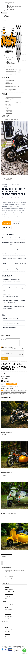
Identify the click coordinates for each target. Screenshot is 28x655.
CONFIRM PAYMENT (11, 65)
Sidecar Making (9, 83)
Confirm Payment (8, 629)
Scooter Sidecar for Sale (11, 87)
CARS (8, 52)
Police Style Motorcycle (16, 392)
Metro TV (8, 108)
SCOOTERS (9, 50)
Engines (7, 82)
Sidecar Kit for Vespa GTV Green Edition (8, 513)
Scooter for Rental (10, 80)
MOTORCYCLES (10, 51)
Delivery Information (9, 589)
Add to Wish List (4, 386)
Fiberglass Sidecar (4, 393)
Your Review (3, 346)
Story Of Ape (9, 111)
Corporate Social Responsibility (13, 119)
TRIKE (8, 48)
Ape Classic (8, 104)
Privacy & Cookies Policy (10, 591)
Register (6, 627)
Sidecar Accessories (9, 611)
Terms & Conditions (9, 594)
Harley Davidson (6, 390)
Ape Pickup (8, 105)
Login (6, 624)
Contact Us (7, 596)
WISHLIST (9, 66)
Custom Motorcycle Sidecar (15, 393)
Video (6, 638)
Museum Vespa (9, 99)
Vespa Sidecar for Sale (11, 89)
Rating (2, 348)
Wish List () (7, 634)
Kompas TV (8, 107)
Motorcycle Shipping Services (11, 598)
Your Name (3, 339)
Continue (4, 358)
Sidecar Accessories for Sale (12, 86)
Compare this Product (13, 386)
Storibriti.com (9, 110)
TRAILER (9, 47)
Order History (8, 631)
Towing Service (8, 618)
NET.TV (7, 101)
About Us (7, 587)
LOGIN (8, 61)
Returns (6, 636)
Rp (6, 15)
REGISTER (9, 62)
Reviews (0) (7, 180)
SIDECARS (9, 46)
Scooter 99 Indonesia (17, 646)
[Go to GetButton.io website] (24, 653)
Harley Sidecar (21, 390)
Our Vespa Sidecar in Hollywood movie (15, 102)
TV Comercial (9, 113)
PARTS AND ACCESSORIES (13, 53)
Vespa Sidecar (8, 614)
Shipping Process (10, 90)
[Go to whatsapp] (24, 650)
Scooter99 (23, 392)
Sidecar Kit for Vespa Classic (6, 554)
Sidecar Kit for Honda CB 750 (6, 472)
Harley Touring (14, 390)
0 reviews (3, 388)
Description (8, 178)
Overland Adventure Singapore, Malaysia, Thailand (13, 97)
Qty (1, 384)
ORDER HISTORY (11, 63)
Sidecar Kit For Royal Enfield (6, 432)
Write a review (10, 388)
